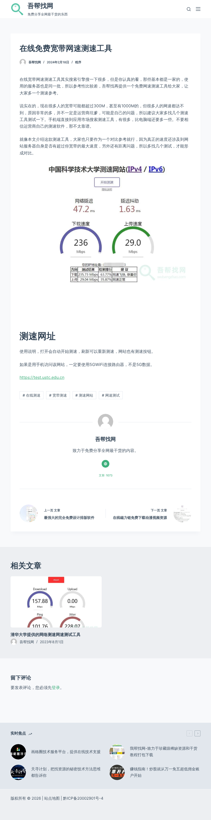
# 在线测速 (31, 395)
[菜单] (198, 9)
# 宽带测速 (58, 395)
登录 (56, 687)
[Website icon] (105, 464)
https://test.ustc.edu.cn (42, 377)
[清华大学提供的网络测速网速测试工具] (56, 601)
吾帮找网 (40, 6)
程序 (78, 62)
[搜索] (189, 9)
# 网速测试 (111, 395)
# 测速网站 (84, 395)
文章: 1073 (105, 475)
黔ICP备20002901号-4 (83, 798)
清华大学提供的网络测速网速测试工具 (46, 634)
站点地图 (52, 798)
